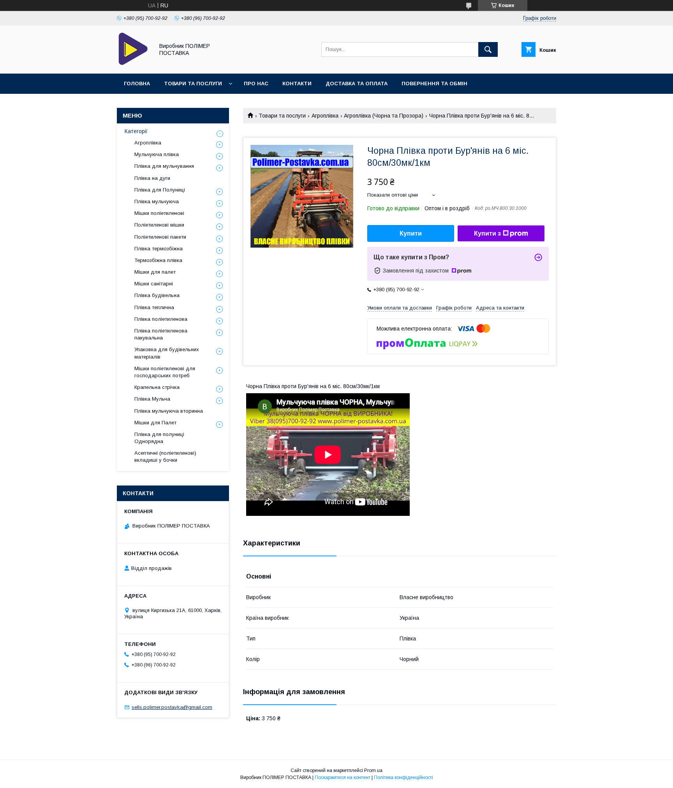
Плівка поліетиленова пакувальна (160, 334)
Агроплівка (325, 116)
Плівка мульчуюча (156, 201)
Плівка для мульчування (164, 166)
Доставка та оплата (357, 83)
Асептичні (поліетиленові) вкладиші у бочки (165, 456)
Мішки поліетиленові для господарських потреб (164, 372)
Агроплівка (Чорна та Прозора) (383, 116)
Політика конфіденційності (403, 777)
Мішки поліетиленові (159, 213)
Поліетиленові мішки (159, 225)
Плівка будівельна (157, 295)
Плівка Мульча (152, 399)
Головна (137, 83)
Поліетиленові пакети (160, 237)
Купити (411, 233)
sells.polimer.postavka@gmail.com (172, 707)
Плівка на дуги (152, 178)
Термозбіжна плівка (158, 260)
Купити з (487, 233)
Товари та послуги (193, 83)
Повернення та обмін (434, 83)
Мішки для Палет (155, 423)
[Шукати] (488, 49)
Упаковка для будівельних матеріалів (166, 353)
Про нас (256, 83)
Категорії (136, 131)
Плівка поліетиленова (160, 319)
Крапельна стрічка (157, 387)
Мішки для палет (155, 272)
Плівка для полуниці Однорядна (159, 437)
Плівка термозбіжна (158, 249)
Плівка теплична (154, 307)
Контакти (297, 83)
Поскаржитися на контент (342, 777)
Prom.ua (373, 770)
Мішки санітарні (153, 284)
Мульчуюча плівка (156, 154)
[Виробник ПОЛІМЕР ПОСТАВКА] (133, 63)
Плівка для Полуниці (159, 190)
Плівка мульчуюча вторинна (168, 411)
